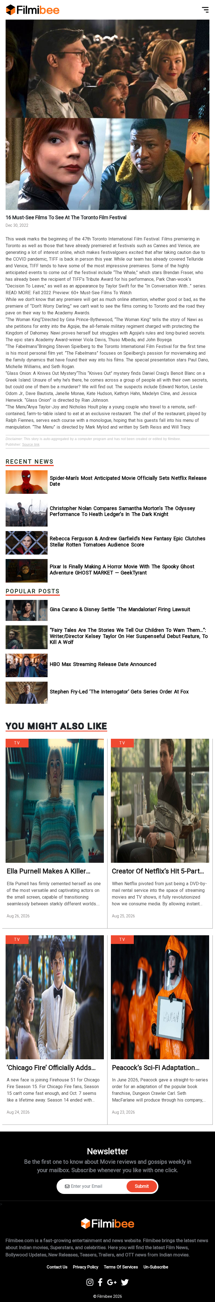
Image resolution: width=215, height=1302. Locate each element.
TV (17, 743)
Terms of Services (121, 1267)
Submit (142, 1186)
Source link (30, 445)
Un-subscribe (156, 1267)
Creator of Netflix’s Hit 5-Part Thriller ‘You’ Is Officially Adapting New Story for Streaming (156, 871)
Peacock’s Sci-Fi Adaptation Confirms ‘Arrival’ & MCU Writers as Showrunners (153, 1068)
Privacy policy (85, 1267)
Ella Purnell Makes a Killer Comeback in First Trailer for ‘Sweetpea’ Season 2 (50, 871)
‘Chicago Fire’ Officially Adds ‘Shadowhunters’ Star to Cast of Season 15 (51, 1068)
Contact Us (57, 1267)
